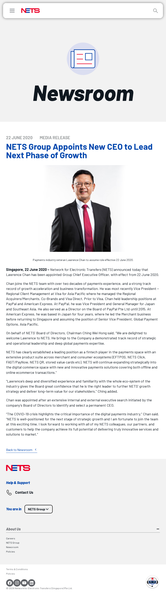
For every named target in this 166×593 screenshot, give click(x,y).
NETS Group (36, 509)
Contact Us (24, 492)
